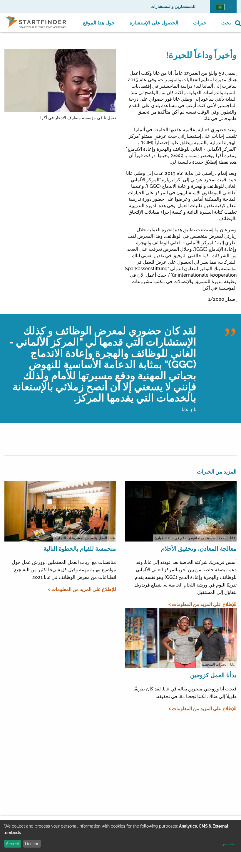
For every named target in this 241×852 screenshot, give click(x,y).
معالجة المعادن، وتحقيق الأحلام (199, 548)
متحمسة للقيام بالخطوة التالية (79, 548)
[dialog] (120, 836)
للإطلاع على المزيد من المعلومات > (202, 604)
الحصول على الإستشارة (154, 23)
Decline (32, 843)
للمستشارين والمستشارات (172, 6)
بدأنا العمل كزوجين (213, 675)
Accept (13, 843)
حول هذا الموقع (99, 23)
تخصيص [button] (228, 843)
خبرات (200, 23)
